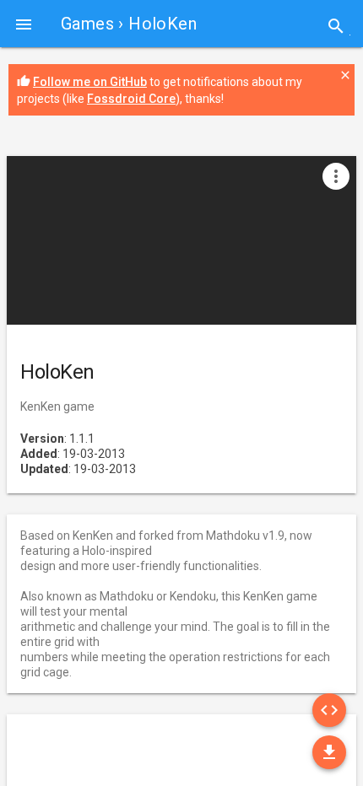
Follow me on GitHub (90, 82)
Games (87, 23)
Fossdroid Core (131, 98)
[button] (23, 23)
